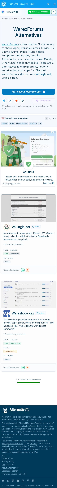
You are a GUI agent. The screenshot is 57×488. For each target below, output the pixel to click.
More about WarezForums (27, 91)
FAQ (3, 455)
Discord (33, 443)
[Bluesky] (18, 480)
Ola (20, 423)
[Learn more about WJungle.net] (6, 227)
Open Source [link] (21, 123)
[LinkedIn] (33, 480)
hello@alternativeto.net (12, 443)
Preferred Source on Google (14, 474)
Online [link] (4, 123)
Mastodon (22, 446)
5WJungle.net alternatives (13, 244)
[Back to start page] (4, 4)
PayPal (34, 452)
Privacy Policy (8, 461)
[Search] (48, 4)
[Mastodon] (13, 480)
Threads (39, 446)
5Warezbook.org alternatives (14, 334)
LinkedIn (8, 449)
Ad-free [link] (33, 123)
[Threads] (23, 480)
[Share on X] (10, 100)
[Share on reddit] (16, 100)
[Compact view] (49, 118)
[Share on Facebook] (4, 100)
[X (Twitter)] (8, 480)
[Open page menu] (54, 4)
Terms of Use (7, 458)
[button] (36, 227)
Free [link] (12, 123)
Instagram (48, 446)
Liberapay (24, 452)
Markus (29, 423)
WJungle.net (43, 74)
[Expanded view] (46, 118)
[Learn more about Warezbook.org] (6, 313)
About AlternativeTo (11, 467)
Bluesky (31, 446)
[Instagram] (28, 480)
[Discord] (3, 480)
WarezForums (10, 44)
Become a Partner (10, 471)
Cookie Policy (7, 464)
